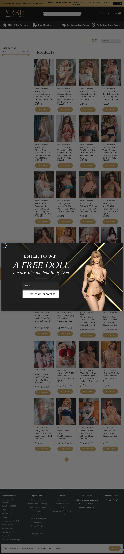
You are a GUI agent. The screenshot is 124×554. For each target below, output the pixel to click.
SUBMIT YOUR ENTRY (40, 294)
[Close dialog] (4, 245)
